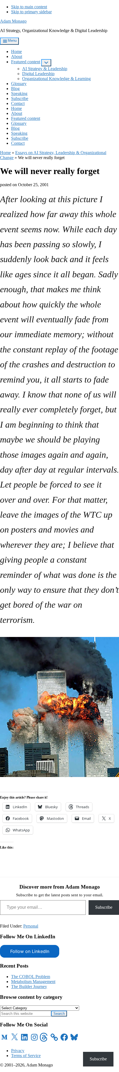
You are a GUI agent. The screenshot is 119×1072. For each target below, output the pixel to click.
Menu (12, 40)
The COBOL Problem (30, 976)
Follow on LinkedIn (29, 951)
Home (5, 152)
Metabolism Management (33, 981)
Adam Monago (13, 21)
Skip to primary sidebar (31, 11)
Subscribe (103, 907)
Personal (30, 926)
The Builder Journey (29, 986)
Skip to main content (29, 6)
